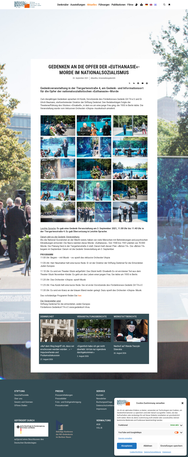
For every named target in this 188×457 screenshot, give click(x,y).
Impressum (166, 452)
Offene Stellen (20, 405)
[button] (182, 403)
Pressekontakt (61, 405)
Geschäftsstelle (21, 395)
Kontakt (99, 395)
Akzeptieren (126, 446)
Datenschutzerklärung (152, 452)
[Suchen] (164, 4)
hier (79, 295)
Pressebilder (60, 398)
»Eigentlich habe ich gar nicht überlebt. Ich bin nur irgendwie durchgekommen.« (91, 349)
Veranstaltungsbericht (107, 78)
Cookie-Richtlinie (136, 452)
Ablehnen (148, 446)
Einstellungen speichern (171, 446)
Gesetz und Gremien (23, 402)
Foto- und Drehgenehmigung (68, 402)
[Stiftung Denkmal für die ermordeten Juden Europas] (28, 4)
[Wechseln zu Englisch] (151, 4)
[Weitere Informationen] (169, 4)
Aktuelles (94, 78)
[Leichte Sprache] (141, 4)
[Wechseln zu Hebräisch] (155, 4)
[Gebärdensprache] (136, 4)
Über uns (18, 398)
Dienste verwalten (125, 438)
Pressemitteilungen (64, 395)
